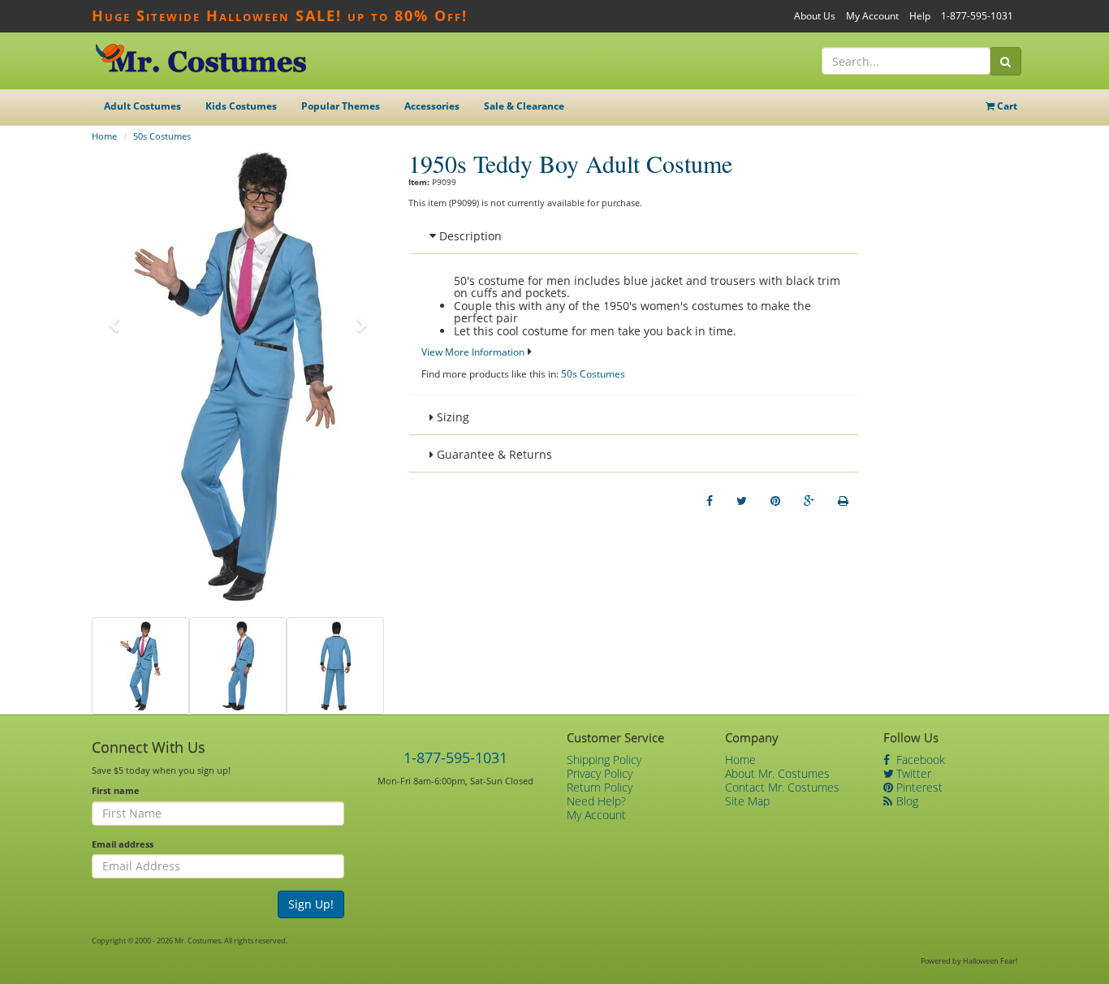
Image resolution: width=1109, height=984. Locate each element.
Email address (122, 844)
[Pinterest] (775, 501)
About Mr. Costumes (777, 773)
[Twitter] (741, 501)
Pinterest (918, 787)
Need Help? (596, 801)
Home (104, 136)
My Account (872, 16)
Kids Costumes (241, 106)
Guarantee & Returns (493, 454)
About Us (814, 16)
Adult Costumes (142, 106)
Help (919, 16)
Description (469, 236)
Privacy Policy (599, 773)
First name (116, 790)
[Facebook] (709, 501)
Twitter (912, 773)
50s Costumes (162, 136)
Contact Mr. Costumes (782, 787)
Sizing (451, 417)
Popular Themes (340, 106)
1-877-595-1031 (977, 16)
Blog (905, 801)
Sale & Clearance (524, 106)
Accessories (432, 106)
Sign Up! (311, 904)
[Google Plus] (809, 501)
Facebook (919, 759)
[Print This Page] (843, 501)
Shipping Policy (604, 759)
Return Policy (599, 787)
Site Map (747, 801)
